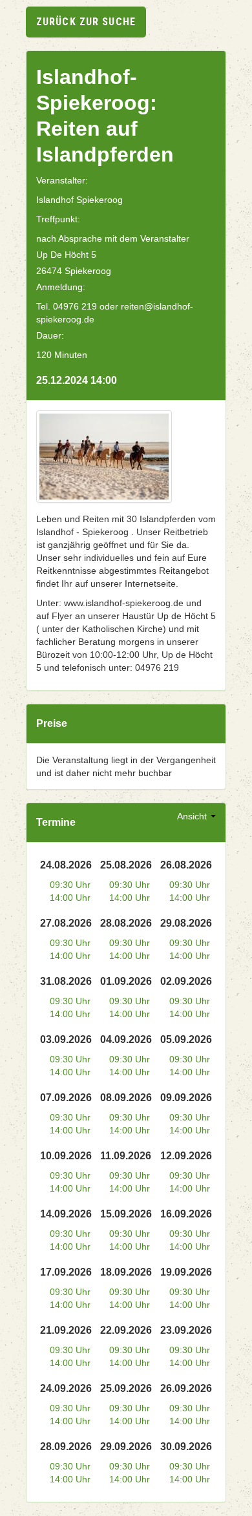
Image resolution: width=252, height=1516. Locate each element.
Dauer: (50, 335)
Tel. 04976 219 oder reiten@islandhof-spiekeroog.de (114, 312)
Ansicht (193, 816)
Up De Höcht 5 (66, 254)
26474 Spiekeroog (73, 271)
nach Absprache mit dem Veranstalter (112, 238)
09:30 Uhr (70, 884)
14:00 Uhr (70, 897)
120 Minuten (61, 355)
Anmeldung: (60, 287)
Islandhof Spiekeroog (79, 200)
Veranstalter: (62, 180)
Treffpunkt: (58, 219)
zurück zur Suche (86, 22)
